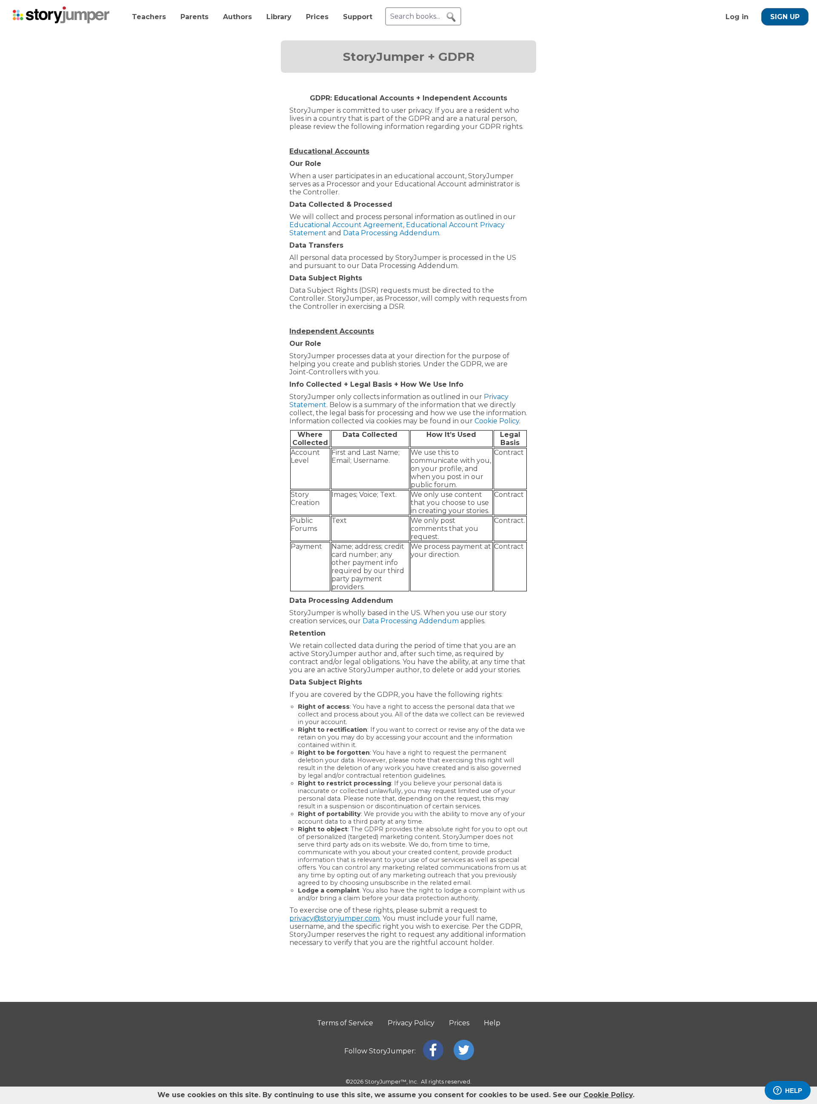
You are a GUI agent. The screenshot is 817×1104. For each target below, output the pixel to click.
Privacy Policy (411, 1023)
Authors (237, 17)
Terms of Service (345, 1023)
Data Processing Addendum (411, 621)
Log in (737, 17)
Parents (194, 17)
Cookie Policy (496, 421)
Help (492, 1023)
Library (278, 17)
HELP (793, 1090)
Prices (317, 17)
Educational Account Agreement (346, 225)
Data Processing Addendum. (391, 233)
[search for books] (451, 17)
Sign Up (785, 17)
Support (357, 17)
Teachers (149, 17)
